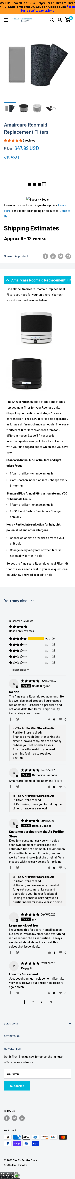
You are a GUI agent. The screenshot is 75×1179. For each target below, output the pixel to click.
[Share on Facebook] (45, 256)
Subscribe (17, 1086)
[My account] (60, 20)
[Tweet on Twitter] (60, 256)
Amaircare (11, 157)
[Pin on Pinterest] (53, 256)
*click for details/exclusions (48, 8)
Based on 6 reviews (21, 631)
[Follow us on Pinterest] (22, 1118)
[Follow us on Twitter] (14, 1118)
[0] (67, 19)
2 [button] (33, 1002)
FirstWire (22, 1165)
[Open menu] (6, 20)
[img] (30, 681)
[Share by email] (68, 256)
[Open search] (52, 20)
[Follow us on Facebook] (7, 1118)
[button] (13, 140)
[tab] (37, 280)
